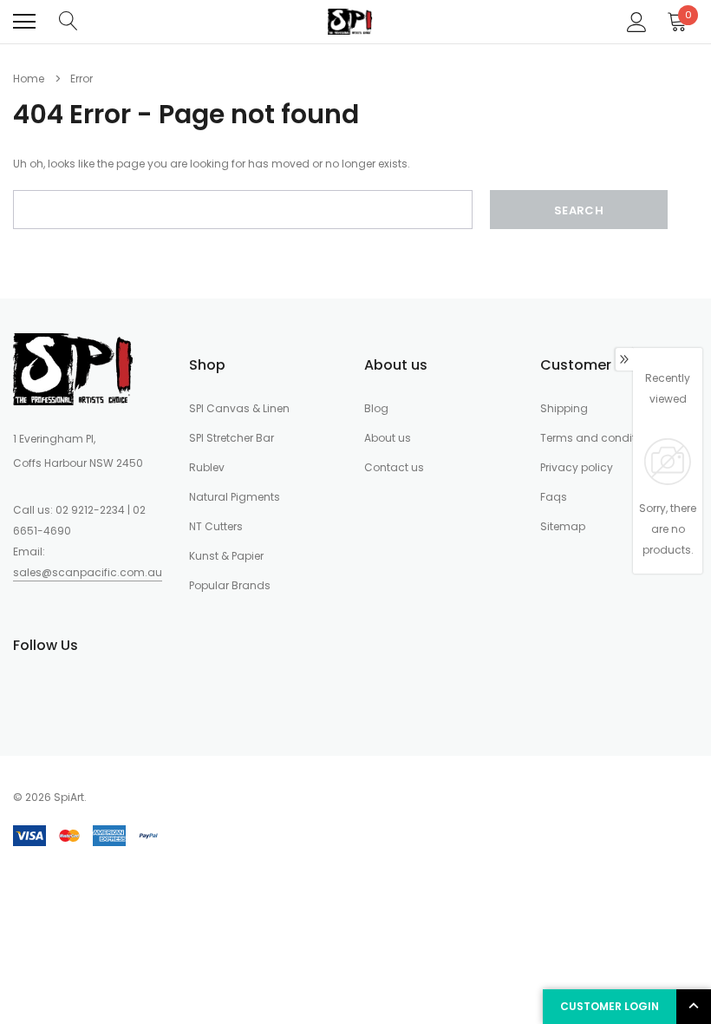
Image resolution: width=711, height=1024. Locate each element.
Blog (376, 408)
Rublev (207, 467)
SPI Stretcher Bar (231, 437)
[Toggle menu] (24, 21)
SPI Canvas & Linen (239, 408)
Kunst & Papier (226, 555)
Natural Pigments (234, 496)
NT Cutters (216, 526)
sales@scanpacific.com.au (87, 572)
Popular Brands (230, 585)
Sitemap (562, 526)
